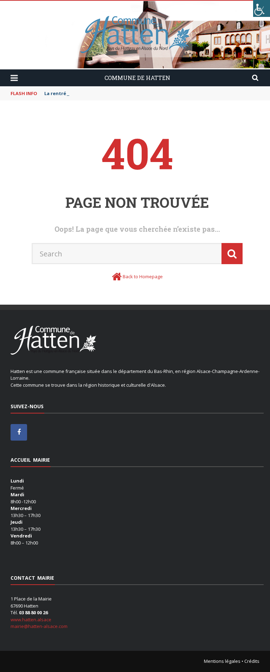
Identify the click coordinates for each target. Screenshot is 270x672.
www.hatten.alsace (31, 619)
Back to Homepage (143, 276)
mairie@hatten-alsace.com (39, 626)
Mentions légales (222, 661)
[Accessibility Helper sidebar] (261, 8)
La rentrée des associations (77, 93)
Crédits (251, 661)
